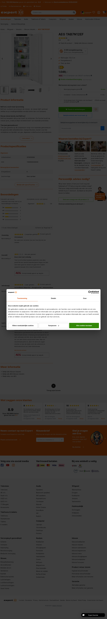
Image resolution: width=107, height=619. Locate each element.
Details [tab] (53, 298)
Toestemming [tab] (22, 298)
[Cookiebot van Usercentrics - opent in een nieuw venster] (90, 292)
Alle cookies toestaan (84, 325)
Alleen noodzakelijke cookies (23, 325)
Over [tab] (85, 298)
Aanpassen (52, 325)
